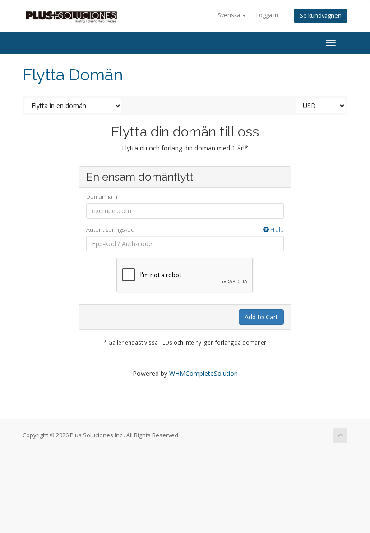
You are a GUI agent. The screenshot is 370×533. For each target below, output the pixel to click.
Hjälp (276, 229)
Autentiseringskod (185, 229)
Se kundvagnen (321, 15)
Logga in (267, 15)
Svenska (229, 15)
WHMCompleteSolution (203, 373)
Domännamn (103, 196)
